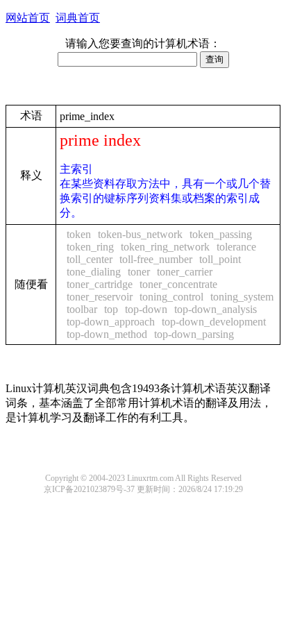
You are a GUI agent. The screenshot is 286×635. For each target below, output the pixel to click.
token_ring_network (165, 247)
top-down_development (214, 322)
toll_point (220, 259)
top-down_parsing (194, 334)
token (79, 234)
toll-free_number (155, 259)
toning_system (242, 297)
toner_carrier (184, 272)
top (111, 309)
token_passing (221, 234)
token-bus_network (140, 234)
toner (139, 272)
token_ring (90, 247)
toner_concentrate (178, 284)
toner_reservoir (100, 297)
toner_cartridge (100, 284)
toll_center (89, 259)
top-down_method (107, 334)
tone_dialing (94, 272)
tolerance (236, 247)
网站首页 (28, 18)
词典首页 (78, 18)
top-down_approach (111, 322)
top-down (146, 309)
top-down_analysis (215, 309)
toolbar (82, 309)
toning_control (171, 297)
